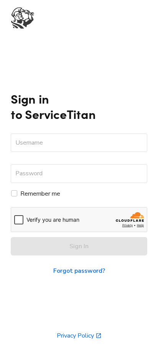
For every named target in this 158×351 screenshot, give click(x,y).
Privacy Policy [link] (75, 335)
